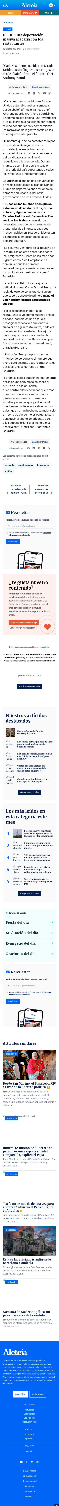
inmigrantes (43, 465)
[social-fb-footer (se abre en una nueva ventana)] (26, 1461)
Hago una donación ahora (22, 622)
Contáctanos (29, 1491)
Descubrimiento (29, 1422)
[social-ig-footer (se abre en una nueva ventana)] (37, 1461)
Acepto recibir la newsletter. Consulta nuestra (30, 534)
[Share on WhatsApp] (50, 93)
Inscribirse (12, 541)
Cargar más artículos (29, 792)
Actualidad (8, 22)
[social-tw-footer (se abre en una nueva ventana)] (32, 1461)
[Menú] (10, 5)
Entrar (38, 675)
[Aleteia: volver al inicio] (29, 5)
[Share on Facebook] (29, 93)
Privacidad (29, 1496)
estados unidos (25, 465)
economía (9, 465)
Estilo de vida (29, 1418)
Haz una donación (29, 1476)
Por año (29, 1451)
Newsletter (29, 1434)
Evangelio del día (21, 943)
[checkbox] (6, 533)
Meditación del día (22, 933)
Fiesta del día (17, 922)
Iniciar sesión (38, 1394)
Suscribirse (20, 1394)
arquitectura (11, 1230)
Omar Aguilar (33, 48)
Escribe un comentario (29, 686)
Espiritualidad (29, 1414)
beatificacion (11, 1282)
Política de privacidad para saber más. (30, 533)
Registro (10, 12)
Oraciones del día (21, 954)
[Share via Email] (44, 93)
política (8, 471)
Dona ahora (28, 12)
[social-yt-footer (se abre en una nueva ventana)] (21, 1461)
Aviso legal (29, 1486)
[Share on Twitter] (39, 93)
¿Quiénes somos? (29, 1481)
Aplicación (29, 1438)
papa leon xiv (11, 1054)
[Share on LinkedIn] (34, 93)
